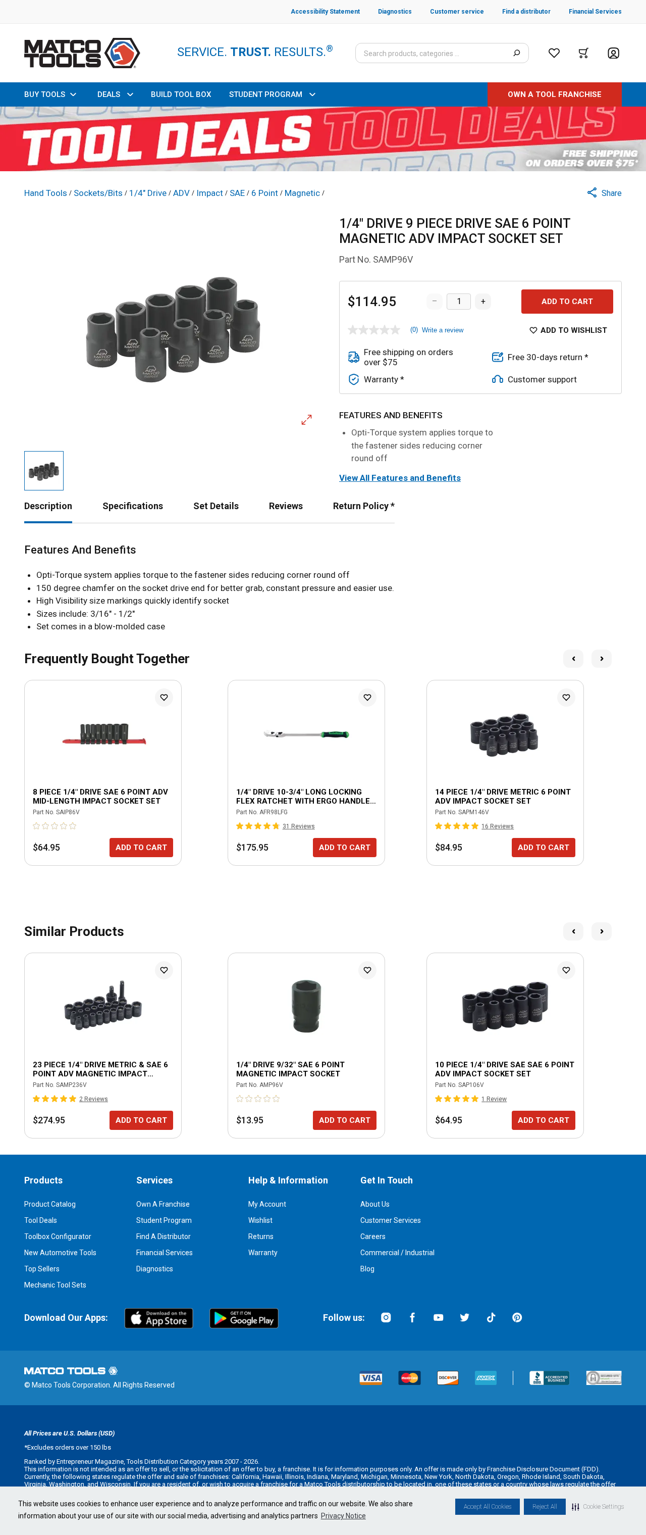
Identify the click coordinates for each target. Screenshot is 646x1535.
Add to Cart (567, 301)
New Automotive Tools (60, 1253)
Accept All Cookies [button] (487, 1506)
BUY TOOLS (44, 94)
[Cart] (583, 53)
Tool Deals (40, 1220)
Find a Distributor (163, 1236)
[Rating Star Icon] (37, 826)
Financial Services (164, 1253)
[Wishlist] (554, 53)
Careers (373, 1236)
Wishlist (260, 1220)
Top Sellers (42, 1269)
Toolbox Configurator (57, 1236)
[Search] (516, 53)
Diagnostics (154, 1269)
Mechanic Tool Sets (55, 1285)
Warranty (263, 1253)
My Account (267, 1204)
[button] (598, 1507)
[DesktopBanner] (323, 139)
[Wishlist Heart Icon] (164, 697)
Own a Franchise (163, 1204)
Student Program (164, 1220)
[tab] (48, 506)
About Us (375, 1204)
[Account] (613, 53)
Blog (367, 1269)
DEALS (108, 94)
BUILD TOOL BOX (181, 94)
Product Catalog (50, 1204)
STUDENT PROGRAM (265, 94)
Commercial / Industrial (397, 1253)
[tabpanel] (323, 588)
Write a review (442, 330)
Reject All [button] (544, 1506)
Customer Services (390, 1220)
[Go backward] (573, 659)
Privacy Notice (343, 1516)
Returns (261, 1236)
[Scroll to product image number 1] (44, 470)
